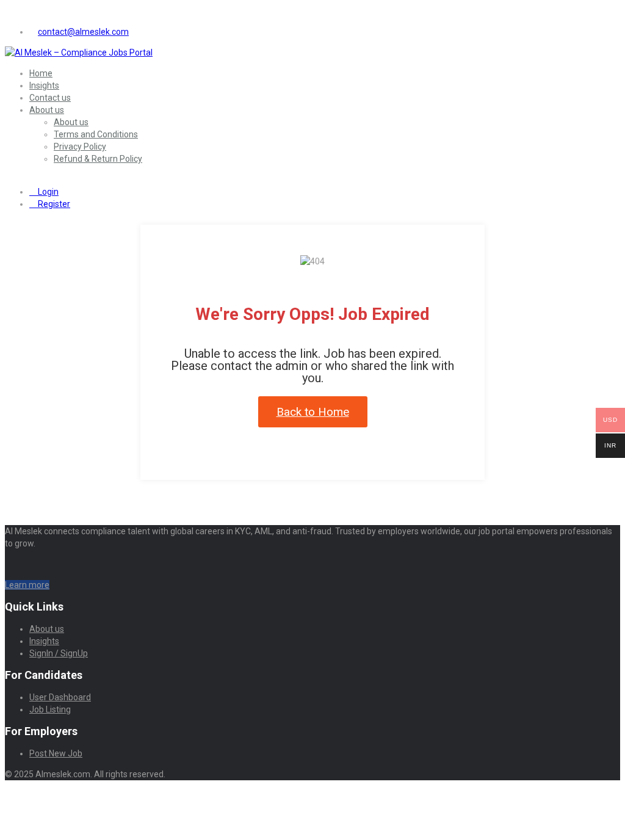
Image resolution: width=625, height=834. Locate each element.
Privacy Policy (80, 146)
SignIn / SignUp (58, 653)
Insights (44, 85)
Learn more (27, 585)
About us (46, 110)
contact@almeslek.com (83, 32)
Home (40, 73)
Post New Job (55, 753)
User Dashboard (60, 697)
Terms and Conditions (96, 134)
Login (47, 192)
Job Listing (50, 709)
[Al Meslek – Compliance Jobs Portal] (79, 52)
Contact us (50, 98)
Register (53, 204)
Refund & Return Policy (98, 159)
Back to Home (312, 412)
